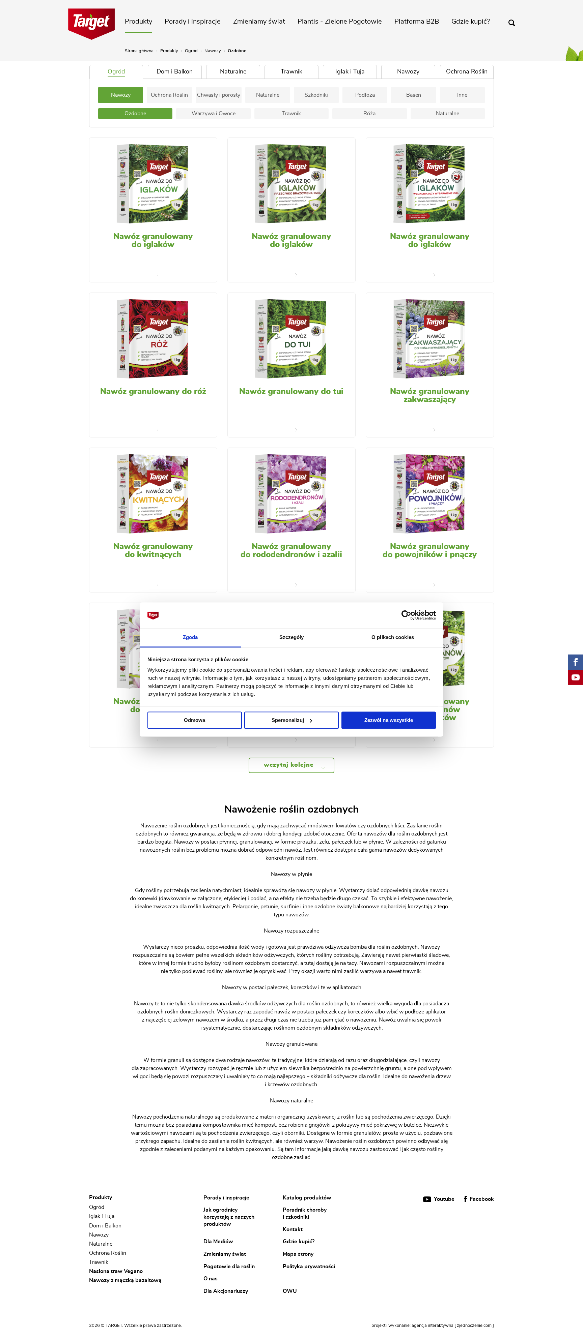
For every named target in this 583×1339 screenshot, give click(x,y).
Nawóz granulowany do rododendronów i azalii (291, 550)
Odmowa (194, 720)
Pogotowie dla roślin (229, 1266)
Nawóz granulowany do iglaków (153, 240)
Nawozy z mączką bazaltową (125, 1280)
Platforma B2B (416, 21)
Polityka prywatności (309, 1266)
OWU (290, 1291)
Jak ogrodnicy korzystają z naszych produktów (228, 1216)
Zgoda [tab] (190, 637)
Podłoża (365, 95)
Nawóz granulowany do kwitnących (153, 550)
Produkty (138, 21)
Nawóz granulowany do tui (291, 392)
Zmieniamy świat (259, 21)
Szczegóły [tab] (291, 637)
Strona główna (139, 51)
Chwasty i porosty (218, 95)
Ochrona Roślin (169, 95)
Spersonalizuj (288, 720)
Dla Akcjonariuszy (225, 1291)
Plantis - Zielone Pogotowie (340, 21)
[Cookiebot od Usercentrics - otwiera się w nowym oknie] (406, 615)
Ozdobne (135, 113)
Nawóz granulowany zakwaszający (429, 395)
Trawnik (291, 113)
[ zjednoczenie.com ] (474, 1325)
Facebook (481, 1199)
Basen (413, 95)
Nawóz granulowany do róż (153, 392)
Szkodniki (316, 95)
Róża (369, 113)
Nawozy (212, 51)
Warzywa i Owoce (213, 113)
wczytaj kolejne (290, 765)
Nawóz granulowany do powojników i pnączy (430, 550)
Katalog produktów (307, 1197)
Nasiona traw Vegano (116, 1271)
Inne (462, 95)
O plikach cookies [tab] (392, 637)
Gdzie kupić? (470, 21)
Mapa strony (298, 1254)
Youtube (444, 1199)
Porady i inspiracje (193, 21)
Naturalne (267, 95)
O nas (210, 1278)
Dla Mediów (218, 1241)
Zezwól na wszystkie (388, 720)
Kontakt (293, 1229)
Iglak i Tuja (101, 1216)
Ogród (191, 51)
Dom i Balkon (105, 1225)
